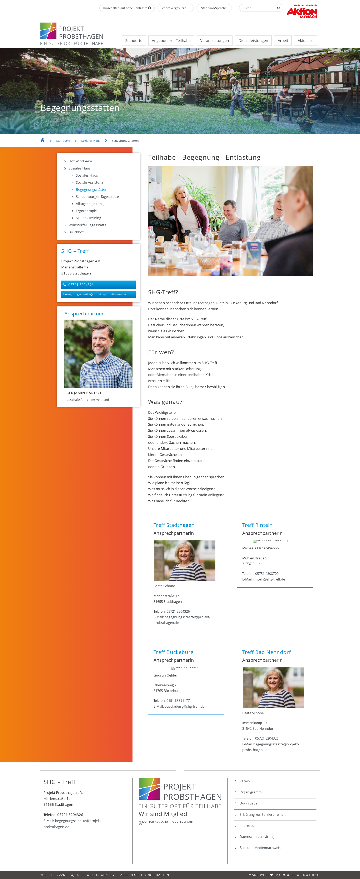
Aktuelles (306, 40)
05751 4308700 (267, 573)
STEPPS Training (88, 217)
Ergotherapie (86, 210)
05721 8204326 (81, 284)
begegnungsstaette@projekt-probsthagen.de (94, 294)
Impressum (249, 825)
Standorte (133, 40)
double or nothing (301, 875)
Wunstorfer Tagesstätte (87, 225)
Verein (245, 781)
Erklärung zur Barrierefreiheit (263, 814)
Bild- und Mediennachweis (260, 847)
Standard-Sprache (214, 8)
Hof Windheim (80, 161)
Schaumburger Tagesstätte (97, 196)
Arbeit (283, 40)
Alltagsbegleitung (90, 203)
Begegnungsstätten (91, 189)
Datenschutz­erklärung (257, 836)
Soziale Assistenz (89, 182)
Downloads (248, 803)
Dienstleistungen (253, 40)
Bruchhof (76, 232)
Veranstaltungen (214, 40)
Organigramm (251, 792)
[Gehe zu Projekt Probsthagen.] (42, 141)
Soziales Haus (80, 168)
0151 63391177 (178, 700)
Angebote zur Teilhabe (171, 40)
